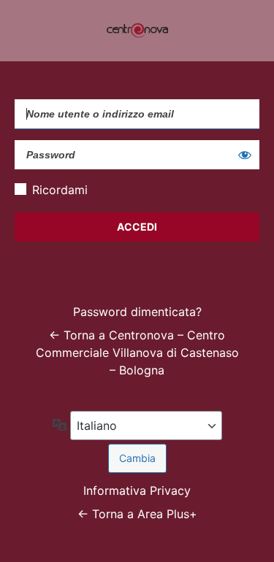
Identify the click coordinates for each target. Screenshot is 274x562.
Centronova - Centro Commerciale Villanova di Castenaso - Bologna (137, 30)
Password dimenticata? (137, 311)
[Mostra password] (244, 154)
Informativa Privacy (137, 490)
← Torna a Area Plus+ (137, 514)
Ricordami (60, 189)
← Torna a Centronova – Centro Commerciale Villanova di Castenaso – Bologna (137, 352)
